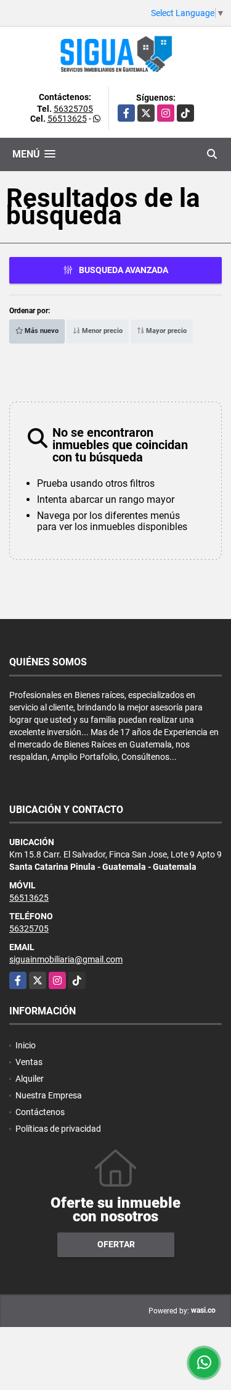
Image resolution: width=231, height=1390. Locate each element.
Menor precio (101, 331)
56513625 (67, 119)
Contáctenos (40, 1112)
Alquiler (29, 1079)
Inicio (25, 1045)
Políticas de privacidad (58, 1129)
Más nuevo (41, 331)
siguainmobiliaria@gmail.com (66, 959)
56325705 (73, 109)
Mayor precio (165, 331)
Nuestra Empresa (48, 1095)
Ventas (29, 1062)
